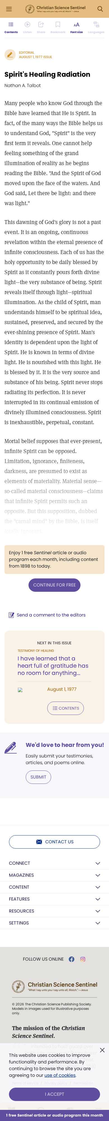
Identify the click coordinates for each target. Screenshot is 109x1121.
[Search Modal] (100, 9)
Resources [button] (21, 911)
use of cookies (59, 1075)
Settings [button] (19, 923)
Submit (38, 777)
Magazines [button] (21, 875)
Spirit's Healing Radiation (47, 74)
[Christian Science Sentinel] (55, 9)
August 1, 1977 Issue (35, 56)
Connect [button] (19, 863)
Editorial (26, 52)
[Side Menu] (9, 9)
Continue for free (54, 585)
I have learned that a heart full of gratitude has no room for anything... (53, 666)
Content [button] (19, 887)
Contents (69, 708)
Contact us (59, 842)
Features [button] (19, 899)
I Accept (54, 1094)
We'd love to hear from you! (65, 745)
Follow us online (43, 959)
